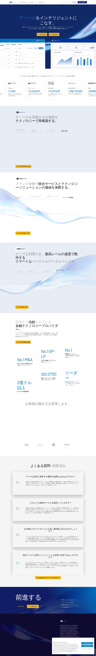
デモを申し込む (20, 606)
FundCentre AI (55, 34)
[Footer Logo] (63, 621)
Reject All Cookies (87, 645)
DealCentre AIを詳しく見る (24, 166)
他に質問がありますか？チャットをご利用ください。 (49, 577)
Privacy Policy (68, 651)
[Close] (92, 640)
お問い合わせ (34, 606)
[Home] (12, 2)
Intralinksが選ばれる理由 (24, 342)
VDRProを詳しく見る (23, 307)
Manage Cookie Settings (87, 648)
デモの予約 (74, 2)
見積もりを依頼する (82, 2)
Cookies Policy (73, 648)
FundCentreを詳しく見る (24, 233)
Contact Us (68, 2)
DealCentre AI (43, 34)
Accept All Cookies (87, 643)
